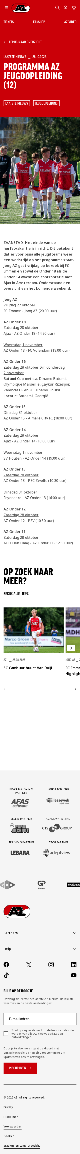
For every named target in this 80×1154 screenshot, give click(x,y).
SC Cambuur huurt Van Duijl (28, 667)
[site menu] (6, 8)
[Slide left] (5, 689)
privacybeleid (18, 1053)
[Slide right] (74, 689)
